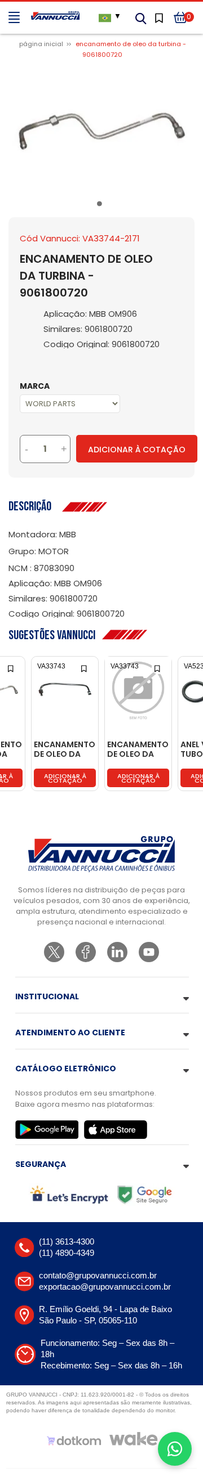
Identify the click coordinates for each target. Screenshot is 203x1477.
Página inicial (41, 43)
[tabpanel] (101, 130)
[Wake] (133, 1438)
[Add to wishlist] (11, 667)
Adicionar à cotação (65, 778)
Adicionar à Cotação (137, 449)
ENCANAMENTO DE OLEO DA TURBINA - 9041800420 (64, 750)
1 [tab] (101, 205)
